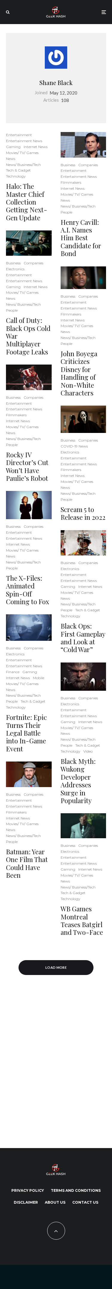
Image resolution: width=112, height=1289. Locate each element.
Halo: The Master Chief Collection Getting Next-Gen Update (26, 202)
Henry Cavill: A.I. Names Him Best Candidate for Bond (81, 238)
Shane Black (56, 82)
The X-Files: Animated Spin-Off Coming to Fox (27, 590)
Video (88, 751)
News (10, 158)
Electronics (15, 269)
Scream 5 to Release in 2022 (83, 513)
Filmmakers (16, 415)
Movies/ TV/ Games (22, 152)
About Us (55, 1202)
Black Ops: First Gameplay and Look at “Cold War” (83, 638)
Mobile (38, 678)
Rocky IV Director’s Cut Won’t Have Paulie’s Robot (27, 466)
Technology (16, 176)
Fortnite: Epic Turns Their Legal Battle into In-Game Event (26, 733)
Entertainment (19, 135)
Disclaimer (26, 1202)
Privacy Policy (27, 1190)
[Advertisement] (56, 1063)
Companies (33, 263)
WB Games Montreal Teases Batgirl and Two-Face (82, 920)
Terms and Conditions (76, 1190)
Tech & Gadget (18, 170)
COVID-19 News (74, 446)
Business (13, 263)
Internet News (35, 147)
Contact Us (85, 1202)
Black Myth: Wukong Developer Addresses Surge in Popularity (78, 780)
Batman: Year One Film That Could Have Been (27, 863)
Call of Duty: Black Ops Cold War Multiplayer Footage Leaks (28, 336)
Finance (12, 672)
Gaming (13, 147)
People (12, 310)
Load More (56, 967)
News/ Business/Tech (23, 164)
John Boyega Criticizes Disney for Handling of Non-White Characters (79, 373)
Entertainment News (24, 141)
